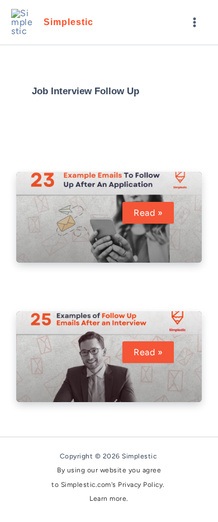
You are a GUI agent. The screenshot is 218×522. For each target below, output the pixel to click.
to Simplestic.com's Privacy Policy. (109, 485)
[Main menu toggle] (194, 22)
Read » (153, 213)
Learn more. (109, 498)
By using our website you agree (109, 470)
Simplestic (68, 22)
